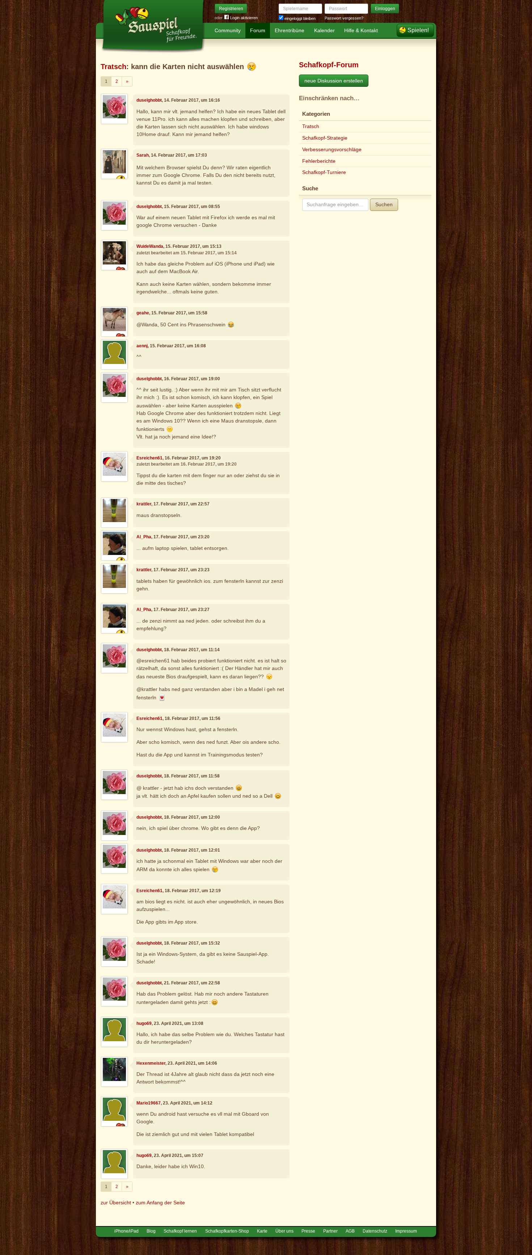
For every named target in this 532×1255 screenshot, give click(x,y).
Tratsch (113, 67)
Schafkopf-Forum (329, 65)
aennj (142, 345)
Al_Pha (143, 536)
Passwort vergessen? (344, 18)
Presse (308, 1231)
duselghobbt (149, 100)
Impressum (406, 1231)
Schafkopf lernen (180, 1231)
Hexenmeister (150, 1063)
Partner (330, 1231)
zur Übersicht (116, 1202)
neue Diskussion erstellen (333, 81)
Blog (151, 1231)
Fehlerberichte (318, 161)
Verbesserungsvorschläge (332, 149)
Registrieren (231, 8)
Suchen (384, 204)
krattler (143, 503)
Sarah (142, 155)
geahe (142, 312)
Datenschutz (375, 1231)
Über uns (284, 1231)
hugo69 (144, 1023)
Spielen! (418, 30)
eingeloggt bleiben (299, 18)
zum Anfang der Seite (160, 1202)
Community (228, 30)
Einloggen (385, 8)
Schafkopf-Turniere (324, 172)
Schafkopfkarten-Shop (227, 1231)
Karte (262, 1231)
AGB (350, 1231)
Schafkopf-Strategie (324, 138)
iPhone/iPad (126, 1231)
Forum (257, 30)
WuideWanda (149, 246)
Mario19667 (148, 1103)
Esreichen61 (149, 458)
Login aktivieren (244, 18)
